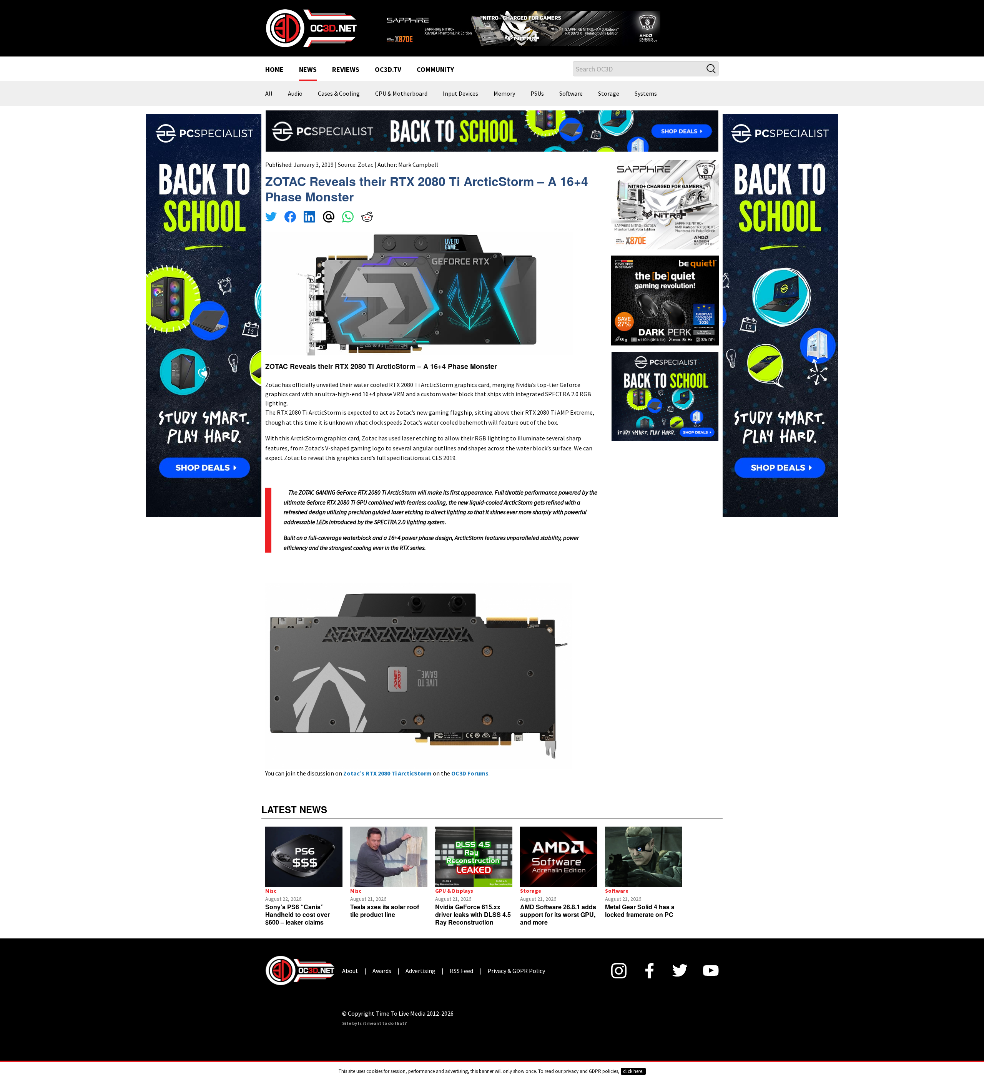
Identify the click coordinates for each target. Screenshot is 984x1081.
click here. (633, 1071)
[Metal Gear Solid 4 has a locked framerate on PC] (643, 857)
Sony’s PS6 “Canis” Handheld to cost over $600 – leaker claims (297, 914)
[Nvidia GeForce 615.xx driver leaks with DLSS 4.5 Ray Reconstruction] (473, 857)
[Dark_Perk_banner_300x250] (665, 300)
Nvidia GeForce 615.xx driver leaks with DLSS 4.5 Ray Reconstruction (473, 914)
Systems (646, 93)
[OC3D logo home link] (311, 28)
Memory (504, 93)
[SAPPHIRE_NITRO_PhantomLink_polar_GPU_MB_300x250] (665, 204)
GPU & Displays (454, 890)
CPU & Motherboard (401, 93)
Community (435, 70)
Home (274, 70)
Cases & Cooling (339, 93)
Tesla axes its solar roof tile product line (384, 910)
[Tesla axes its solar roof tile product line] (388, 857)
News (308, 70)
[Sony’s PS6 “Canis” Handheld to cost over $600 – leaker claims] (303, 857)
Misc (270, 890)
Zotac (365, 164)
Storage (608, 93)
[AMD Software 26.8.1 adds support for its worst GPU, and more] (558, 857)
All (269, 93)
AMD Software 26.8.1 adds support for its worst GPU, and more (558, 914)
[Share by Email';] (328, 218)
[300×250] (665, 395)
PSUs (537, 93)
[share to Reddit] (367, 218)
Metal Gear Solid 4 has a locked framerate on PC (640, 910)
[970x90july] (492, 130)
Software (571, 93)
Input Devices (460, 93)
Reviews (345, 70)
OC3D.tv (388, 70)
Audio (295, 93)
